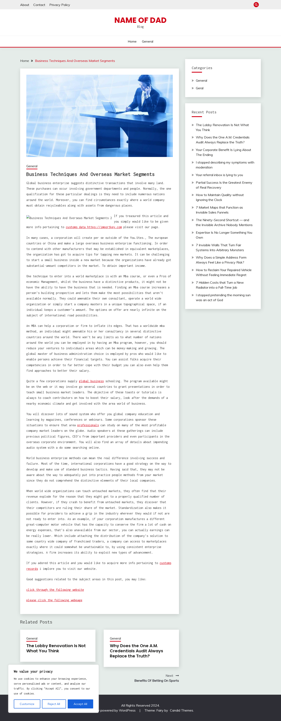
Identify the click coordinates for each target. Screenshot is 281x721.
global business (91, 381)
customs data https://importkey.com (94, 227)
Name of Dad (140, 20)
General (147, 41)
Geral (199, 88)
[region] (53, 689)
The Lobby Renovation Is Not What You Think (56, 648)
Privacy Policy (59, 5)
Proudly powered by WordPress (112, 710)
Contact (39, 5)
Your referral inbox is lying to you (219, 175)
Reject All (54, 704)
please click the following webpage (54, 600)
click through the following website (55, 589)
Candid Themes (181, 710)
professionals (88, 425)
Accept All (80, 704)
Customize (27, 704)
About (24, 5)
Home (132, 41)
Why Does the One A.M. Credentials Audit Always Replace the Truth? (136, 651)
